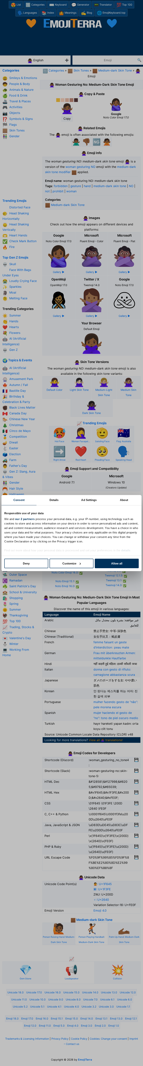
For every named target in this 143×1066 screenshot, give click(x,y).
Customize (69, 563)
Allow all (116, 563)
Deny (26, 563)
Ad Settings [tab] (89, 500)
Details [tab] (54, 500)
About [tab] (124, 500)
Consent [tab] (19, 500)
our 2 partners (25, 519)
